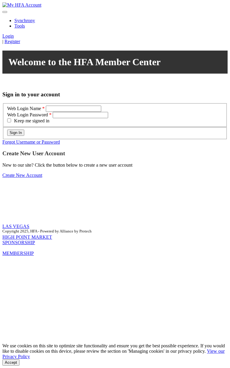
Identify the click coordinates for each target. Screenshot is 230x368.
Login (8, 36)
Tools (19, 25)
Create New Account (22, 175)
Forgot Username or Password (31, 142)
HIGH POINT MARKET (27, 237)
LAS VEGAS (15, 226)
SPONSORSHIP (18, 242)
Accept (11, 362)
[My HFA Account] (21, 4)
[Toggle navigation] (4, 12)
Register (12, 41)
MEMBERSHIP (18, 253)
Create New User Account (33, 153)
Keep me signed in (31, 120)
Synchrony (24, 20)
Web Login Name (24, 108)
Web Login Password (27, 114)
